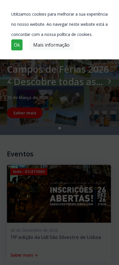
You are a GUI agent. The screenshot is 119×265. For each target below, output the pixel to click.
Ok (17, 45)
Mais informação (51, 45)
